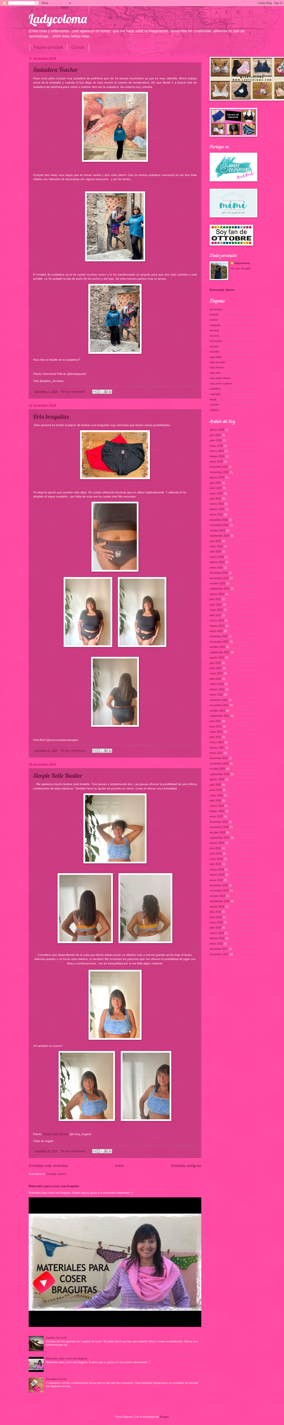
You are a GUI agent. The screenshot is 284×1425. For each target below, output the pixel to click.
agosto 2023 (217, 594)
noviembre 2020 (219, 763)
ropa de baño (217, 362)
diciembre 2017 (219, 948)
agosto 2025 (217, 477)
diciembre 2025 (219, 466)
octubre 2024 (217, 530)
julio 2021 (215, 721)
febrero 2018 (217, 938)
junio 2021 (216, 726)
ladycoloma (242, 263)
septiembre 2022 (220, 652)
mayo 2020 (216, 795)
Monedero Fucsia (56, 1379)
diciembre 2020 (219, 758)
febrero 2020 (217, 811)
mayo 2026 (216, 445)
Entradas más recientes (48, 1166)
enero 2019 (216, 880)
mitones (214, 346)
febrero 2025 (217, 509)
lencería (214, 335)
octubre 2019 (217, 832)
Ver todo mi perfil (240, 268)
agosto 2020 (217, 779)
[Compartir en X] (102, 392)
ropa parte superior (221, 383)
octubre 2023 (217, 583)
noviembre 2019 (219, 827)
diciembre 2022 (219, 636)
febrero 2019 (217, 874)
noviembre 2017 (219, 954)
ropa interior (217, 367)
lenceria (214, 330)
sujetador (215, 394)
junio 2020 (216, 790)
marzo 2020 (217, 805)
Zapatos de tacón (56, 1337)
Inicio (119, 1166)
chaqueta (215, 325)
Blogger (164, 1416)
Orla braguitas (51, 416)
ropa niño (215, 372)
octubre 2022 (217, 646)
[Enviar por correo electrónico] (94, 392)
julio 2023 (215, 599)
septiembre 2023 (220, 588)
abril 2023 (215, 615)
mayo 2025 (216, 493)
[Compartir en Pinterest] (110, 392)
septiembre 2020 (220, 774)
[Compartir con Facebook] (106, 392)
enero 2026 (216, 461)
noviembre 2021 (219, 705)
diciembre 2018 (219, 885)
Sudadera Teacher (55, 70)
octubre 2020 (217, 768)
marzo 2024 (217, 557)
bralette (214, 314)
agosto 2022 (217, 657)
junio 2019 (216, 853)
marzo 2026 (217, 451)
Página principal (48, 47)
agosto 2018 (217, 906)
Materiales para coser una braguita (54, 1186)
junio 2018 (216, 917)
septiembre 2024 (220, 535)
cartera (214, 319)
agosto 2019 (217, 842)
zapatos (214, 409)
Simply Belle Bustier (56, 1134)
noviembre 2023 (219, 578)
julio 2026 (215, 435)
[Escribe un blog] (98, 392)
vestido (214, 404)
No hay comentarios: (74, 391)
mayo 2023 (216, 609)
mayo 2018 (216, 922)
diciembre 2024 (219, 519)
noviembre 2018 (219, 890)
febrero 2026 (217, 456)
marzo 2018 (217, 933)
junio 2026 (216, 440)
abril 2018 (215, 927)
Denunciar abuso (222, 290)
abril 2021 (215, 737)
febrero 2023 (217, 625)
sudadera (215, 388)
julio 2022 (215, 663)
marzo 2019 (217, 869)
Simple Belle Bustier (57, 775)
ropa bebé (215, 357)
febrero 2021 (217, 747)
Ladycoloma (58, 18)
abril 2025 (215, 498)
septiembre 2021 (220, 715)
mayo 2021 (216, 731)
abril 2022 (215, 678)
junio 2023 (216, 604)
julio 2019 (215, 848)
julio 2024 (215, 541)
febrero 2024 (217, 562)
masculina (216, 341)
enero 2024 (216, 567)
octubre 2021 (217, 710)
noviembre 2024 (219, 525)
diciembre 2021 (219, 700)
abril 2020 (215, 800)
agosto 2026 (217, 429)
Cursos (77, 47)
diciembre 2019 (219, 821)
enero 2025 (216, 514)
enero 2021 (216, 752)
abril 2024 (215, 551)
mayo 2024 (216, 546)
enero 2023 (216, 631)
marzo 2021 (217, 742)
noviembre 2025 (219, 472)
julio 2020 (215, 784)
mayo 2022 (216, 673)
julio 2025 (215, 482)
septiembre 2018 (220, 901)
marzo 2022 (217, 684)
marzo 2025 (217, 503)
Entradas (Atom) (56, 1174)
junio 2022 (216, 668)
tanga (213, 399)
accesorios (216, 309)
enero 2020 (216, 816)
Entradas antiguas (186, 1166)
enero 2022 (216, 694)
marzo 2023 (217, 620)
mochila (214, 351)
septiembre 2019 (220, 837)
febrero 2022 (217, 689)
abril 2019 (215, 864)
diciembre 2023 (219, 572)
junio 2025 (216, 488)
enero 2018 (216, 943)
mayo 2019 (216, 858)
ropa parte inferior (220, 378)
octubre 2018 (217, 896)
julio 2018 (215, 911)
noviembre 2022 (219, 641)
